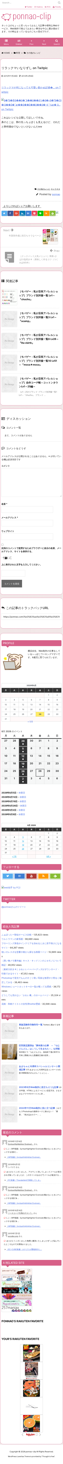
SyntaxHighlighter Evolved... (20, 1144)
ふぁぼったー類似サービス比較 (16, 934)
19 (23, 845)
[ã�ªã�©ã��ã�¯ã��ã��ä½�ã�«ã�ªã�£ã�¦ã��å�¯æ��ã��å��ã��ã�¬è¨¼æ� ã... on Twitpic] (31, 104)
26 (23, 849)
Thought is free (48, 1456)
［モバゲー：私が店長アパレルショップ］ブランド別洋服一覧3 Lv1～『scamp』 (38, 317)
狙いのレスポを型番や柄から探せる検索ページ (24, 952)
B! (38, 7)
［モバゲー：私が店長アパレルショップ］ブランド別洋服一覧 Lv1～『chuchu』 (38, 295)
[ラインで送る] (40, 213)
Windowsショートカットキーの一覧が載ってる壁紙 (26, 986)
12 (23, 841)
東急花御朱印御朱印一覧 (31, 1024)
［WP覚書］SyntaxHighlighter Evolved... (23, 1157)
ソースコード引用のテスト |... (20, 1213)
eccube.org (13, 1236)
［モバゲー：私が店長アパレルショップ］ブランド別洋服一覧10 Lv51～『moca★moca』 (38, 360)
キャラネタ (55, 189)
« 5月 (30, 721)
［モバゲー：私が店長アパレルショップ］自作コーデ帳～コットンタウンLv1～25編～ (38, 382)
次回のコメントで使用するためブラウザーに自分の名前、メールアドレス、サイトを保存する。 (31, 550)
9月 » (48, 856)
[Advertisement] (27, 157)
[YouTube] (31, 876)
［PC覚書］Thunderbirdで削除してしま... (23, 1180)
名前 (4, 504)
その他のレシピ (43, 189)
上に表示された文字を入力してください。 (21, 564)
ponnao (56, 194)
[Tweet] (4, 213)
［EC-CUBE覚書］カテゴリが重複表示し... (24, 1249)
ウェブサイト (7, 531)
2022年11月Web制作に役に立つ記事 (37, 1108)
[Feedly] (55, 876)
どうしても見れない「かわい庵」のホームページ (25, 995)
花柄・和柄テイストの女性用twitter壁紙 (21, 1004)
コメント (5, 465)
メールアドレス (9, 517)
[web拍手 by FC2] (58, 213)
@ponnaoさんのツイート (14, 906)
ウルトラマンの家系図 (12, 939)
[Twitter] (7, 876)
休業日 (22, 792)
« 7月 (14, 856)
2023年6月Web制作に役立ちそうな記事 (39, 1087)
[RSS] (46, 213)
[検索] (59, 2)
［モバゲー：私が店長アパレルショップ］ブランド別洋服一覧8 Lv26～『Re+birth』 (39, 338)
